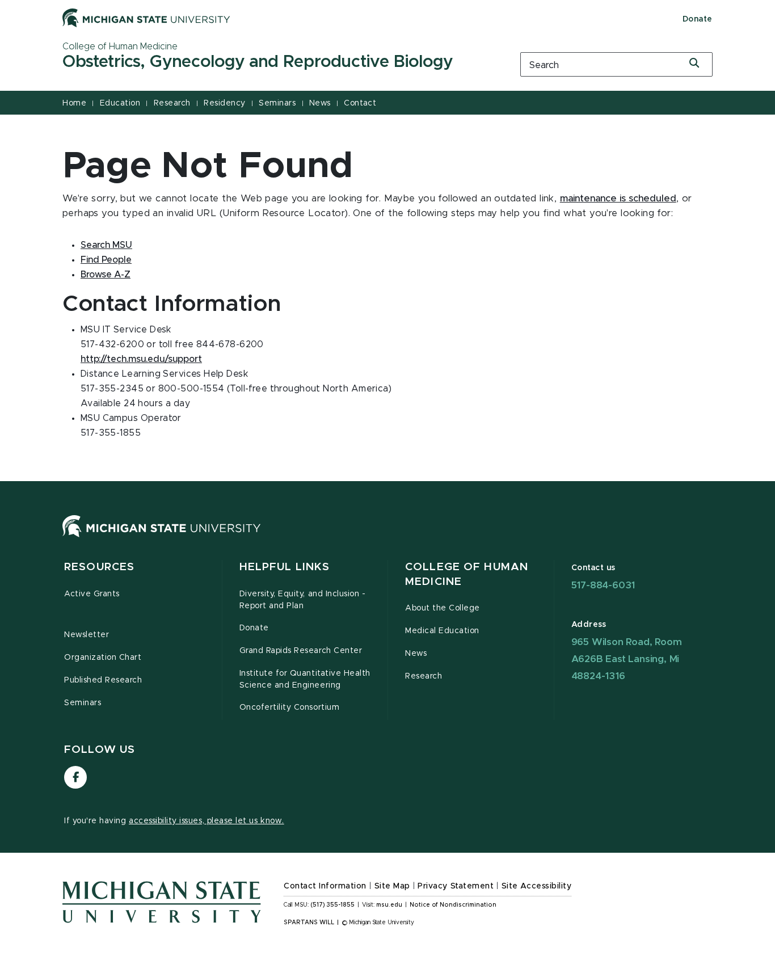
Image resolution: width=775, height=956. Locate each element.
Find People (106, 259)
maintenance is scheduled (618, 198)
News (320, 103)
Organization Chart (103, 658)
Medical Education (442, 631)
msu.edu (389, 905)
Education (120, 103)
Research (172, 103)
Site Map (392, 886)
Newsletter (86, 635)
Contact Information (325, 886)
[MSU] (161, 537)
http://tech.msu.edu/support (141, 359)
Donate (698, 19)
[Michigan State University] (146, 17)
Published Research (103, 680)
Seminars (277, 103)
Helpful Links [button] (284, 567)
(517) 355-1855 (332, 905)
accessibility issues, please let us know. (206, 821)
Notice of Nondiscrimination (453, 905)
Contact (360, 103)
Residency (225, 103)
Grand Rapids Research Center (301, 651)
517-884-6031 (603, 585)
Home (74, 103)
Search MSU (106, 245)
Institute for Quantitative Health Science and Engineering (304, 679)
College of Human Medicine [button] (466, 574)
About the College (442, 608)
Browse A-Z (105, 274)
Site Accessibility (537, 886)
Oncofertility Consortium (289, 707)
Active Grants (92, 594)
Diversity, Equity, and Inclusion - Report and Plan (302, 600)
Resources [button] (99, 567)
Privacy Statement (456, 886)
